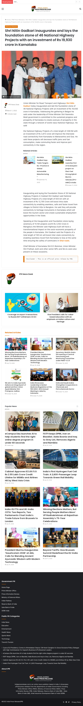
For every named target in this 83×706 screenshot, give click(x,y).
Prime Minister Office (9, 591)
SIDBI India (5, 611)
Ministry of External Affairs (11, 597)
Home (8, 20)
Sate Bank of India (8, 607)
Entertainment (6, 629)
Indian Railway (7, 601)
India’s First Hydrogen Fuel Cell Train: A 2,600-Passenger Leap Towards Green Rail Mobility (60, 474)
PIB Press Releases (18, 20)
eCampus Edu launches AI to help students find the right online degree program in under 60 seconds (21, 438)
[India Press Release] (41, 8)
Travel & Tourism (7, 642)
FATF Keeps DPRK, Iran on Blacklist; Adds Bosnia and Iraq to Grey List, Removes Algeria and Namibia (47, 2)
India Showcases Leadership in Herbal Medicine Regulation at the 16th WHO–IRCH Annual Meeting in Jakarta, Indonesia (41, 388)
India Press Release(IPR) (14, 701)
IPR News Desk (13, 104)
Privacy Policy (76, 702)
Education (5, 625)
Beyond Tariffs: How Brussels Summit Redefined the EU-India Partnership (60, 553)
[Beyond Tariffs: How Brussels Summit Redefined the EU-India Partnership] (60, 537)
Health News (6, 632)
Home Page (6, 587)
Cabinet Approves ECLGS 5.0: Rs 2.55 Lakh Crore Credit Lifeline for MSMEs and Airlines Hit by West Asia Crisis (21, 476)
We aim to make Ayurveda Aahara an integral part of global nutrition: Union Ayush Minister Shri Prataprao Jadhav (15, 387)
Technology (6, 639)
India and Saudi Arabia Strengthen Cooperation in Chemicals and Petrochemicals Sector (66, 386)
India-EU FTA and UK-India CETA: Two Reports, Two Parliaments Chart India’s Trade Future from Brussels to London (21, 515)
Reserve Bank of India (9, 604)
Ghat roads (64, 241)
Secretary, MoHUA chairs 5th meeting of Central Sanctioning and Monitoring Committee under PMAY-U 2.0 (66, 356)
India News (5, 622)
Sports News (6, 635)
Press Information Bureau (10, 594)
